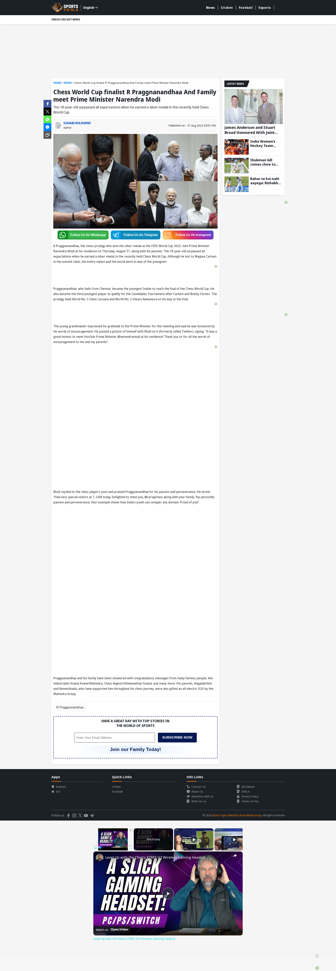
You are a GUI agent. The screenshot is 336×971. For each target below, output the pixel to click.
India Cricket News (65, 19)
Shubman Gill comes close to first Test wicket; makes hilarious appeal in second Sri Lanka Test (264, 162)
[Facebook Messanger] (47, 127)
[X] (47, 111)
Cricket (227, 7)
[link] (99, 858)
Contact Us (198, 787)
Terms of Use (250, 801)
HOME (57, 82)
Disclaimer (248, 787)
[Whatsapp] (47, 119)
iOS (58, 791)
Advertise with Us (202, 796)
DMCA (245, 791)
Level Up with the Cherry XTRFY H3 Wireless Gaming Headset (155, 857)
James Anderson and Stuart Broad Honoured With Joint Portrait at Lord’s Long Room (251, 130)
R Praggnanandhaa (70, 707)
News (210, 7)
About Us (197, 791)
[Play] (194, 839)
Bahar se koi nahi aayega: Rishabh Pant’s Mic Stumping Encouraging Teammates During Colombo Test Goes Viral (264, 180)
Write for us (198, 801)
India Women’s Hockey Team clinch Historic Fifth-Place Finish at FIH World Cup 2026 (264, 143)
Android (61, 787)
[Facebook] (47, 103)
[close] (317, 956)
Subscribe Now (177, 737)
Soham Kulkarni (77, 123)
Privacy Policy (249, 796)
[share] (234, 855)
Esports (265, 7)
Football (246, 7)
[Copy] (47, 135)
